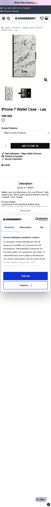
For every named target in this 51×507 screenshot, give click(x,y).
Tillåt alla (25, 276)
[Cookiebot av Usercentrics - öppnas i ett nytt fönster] (36, 219)
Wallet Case (28, 27)
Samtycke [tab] (9, 227)
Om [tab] (41, 227)
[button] (41, 18)
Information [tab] (25, 227)
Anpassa (24, 285)
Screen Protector (9, 128)
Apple (8, 27)
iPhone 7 (16, 27)
